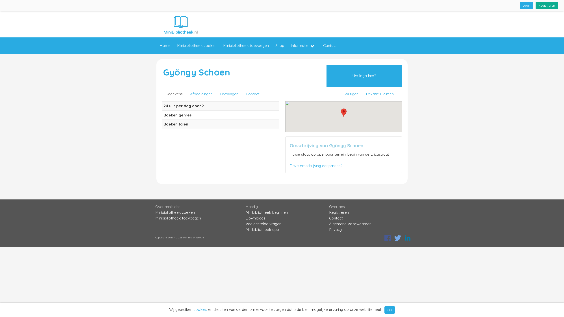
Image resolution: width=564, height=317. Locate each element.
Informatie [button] (299, 45)
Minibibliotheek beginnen (267, 212)
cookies (200, 309)
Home (165, 45)
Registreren (546, 5)
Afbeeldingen (201, 94)
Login (527, 5)
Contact (330, 45)
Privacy (335, 229)
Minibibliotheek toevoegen (246, 45)
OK (389, 310)
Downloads (255, 218)
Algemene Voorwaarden (350, 223)
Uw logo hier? (364, 75)
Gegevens (174, 94)
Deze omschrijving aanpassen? (316, 165)
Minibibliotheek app (262, 229)
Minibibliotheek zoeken (197, 45)
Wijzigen (351, 94)
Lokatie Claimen (380, 94)
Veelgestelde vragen (263, 223)
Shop (279, 45)
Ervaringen (229, 94)
